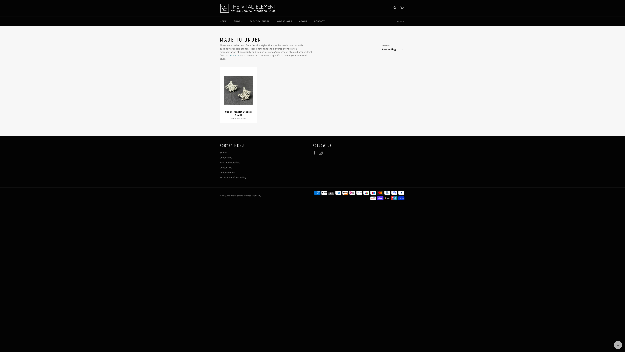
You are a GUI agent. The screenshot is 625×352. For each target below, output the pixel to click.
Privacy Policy (227, 172)
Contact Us (226, 167)
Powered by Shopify (252, 196)
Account (401, 21)
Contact (319, 21)
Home (223, 21)
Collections (226, 157)
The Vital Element (235, 196)
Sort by (386, 45)
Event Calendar (260, 21)
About (303, 21)
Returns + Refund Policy (233, 177)
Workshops (284, 21)
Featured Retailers (230, 162)
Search (223, 152)
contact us (234, 55)
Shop (237, 21)
